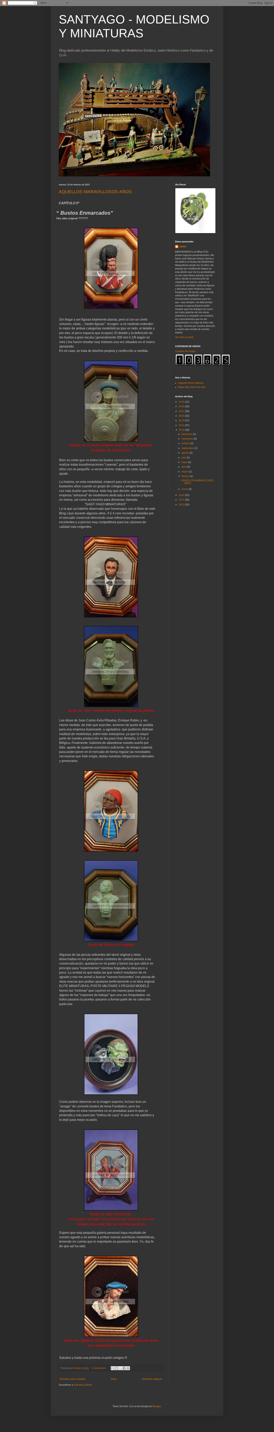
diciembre (187, 434)
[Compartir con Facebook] (124, 1368)
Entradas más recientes (72, 1379)
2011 (182, 499)
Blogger (156, 1406)
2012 (182, 495)
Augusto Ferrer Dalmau (191, 383)
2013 (182, 430)
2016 (182, 415)
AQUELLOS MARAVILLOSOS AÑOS (95, 191)
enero (185, 489)
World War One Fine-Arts (191, 387)
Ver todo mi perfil (184, 337)
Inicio (114, 1379)
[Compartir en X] (120, 1368)
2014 (182, 425)
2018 (182, 406)
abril (184, 466)
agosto (186, 452)
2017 (182, 411)
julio (184, 457)
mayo (185, 462)
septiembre (188, 448)
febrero (186, 476)
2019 (182, 401)
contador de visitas (185, 351)
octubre (186, 443)
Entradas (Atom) (83, 1384)
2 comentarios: (99, 1368)
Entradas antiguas (152, 1379)
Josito (182, 246)
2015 (182, 420)
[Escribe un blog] (117, 1368)
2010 (182, 504)
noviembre (188, 438)
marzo (185, 471)
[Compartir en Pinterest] (128, 1368)
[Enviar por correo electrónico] (113, 1368)
